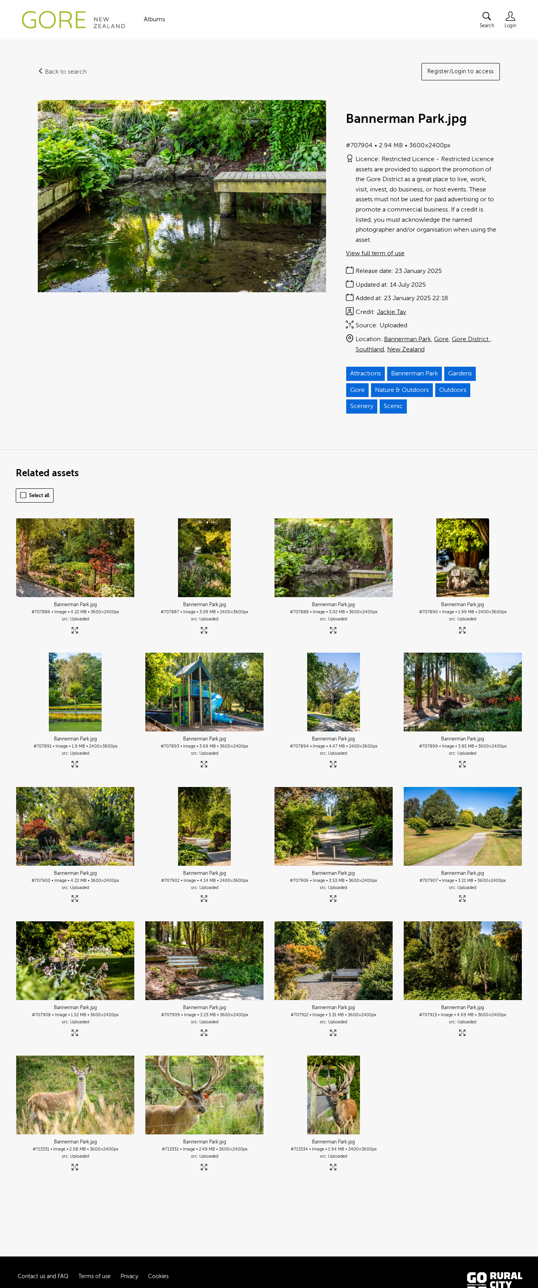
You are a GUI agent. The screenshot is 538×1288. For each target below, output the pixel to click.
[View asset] (75, 557)
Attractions (365, 373)
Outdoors (452, 389)
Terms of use (94, 1276)
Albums (154, 19)
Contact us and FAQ (43, 1276)
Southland (370, 349)
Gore (441, 339)
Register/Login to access (460, 71)
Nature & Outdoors (402, 389)
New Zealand (406, 349)
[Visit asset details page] (75, 632)
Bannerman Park (407, 339)
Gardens (460, 373)
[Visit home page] (73, 19)
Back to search (65, 71)
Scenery (361, 406)
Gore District (471, 339)
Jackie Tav (391, 312)
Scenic (393, 406)
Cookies (158, 1276)
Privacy (129, 1276)
